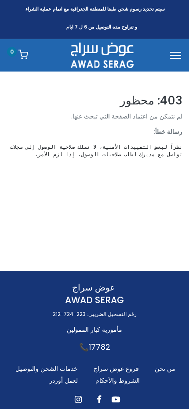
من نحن (165, 368)
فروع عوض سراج (116, 368)
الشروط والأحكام (117, 380)
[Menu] (175, 55)
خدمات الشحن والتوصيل (46, 368)
